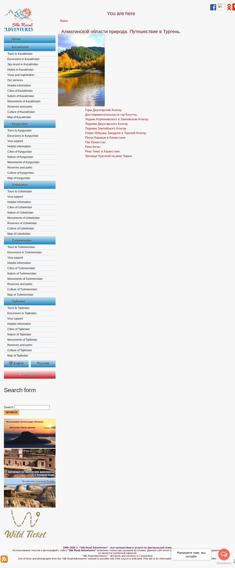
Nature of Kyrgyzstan (20, 157)
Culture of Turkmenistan (22, 289)
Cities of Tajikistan (18, 329)
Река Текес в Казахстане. (102, 151)
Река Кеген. (93, 146)
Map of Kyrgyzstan (18, 178)
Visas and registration (20, 75)
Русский (43, 363)
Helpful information (19, 85)
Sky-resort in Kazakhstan (22, 64)
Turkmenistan (22, 240)
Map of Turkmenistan (20, 294)
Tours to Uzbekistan (19, 191)
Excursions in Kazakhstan (23, 59)
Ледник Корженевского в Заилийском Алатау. (117, 119)
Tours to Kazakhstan (20, 53)
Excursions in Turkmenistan (24, 252)
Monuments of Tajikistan (22, 339)
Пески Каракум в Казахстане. (105, 137)
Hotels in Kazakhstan (20, 69)
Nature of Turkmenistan (21, 273)
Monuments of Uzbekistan (23, 218)
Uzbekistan (20, 185)
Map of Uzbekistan (19, 233)
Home (16, 39)
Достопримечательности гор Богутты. (111, 114)
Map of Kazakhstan (19, 117)
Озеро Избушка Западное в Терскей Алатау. (116, 133)
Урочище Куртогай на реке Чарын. (109, 156)
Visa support (15, 141)
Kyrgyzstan (20, 124)
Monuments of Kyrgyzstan (23, 162)
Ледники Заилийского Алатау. (106, 128)
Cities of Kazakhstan (20, 90)
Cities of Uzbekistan (19, 207)
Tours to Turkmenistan (21, 247)
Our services (15, 80)
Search (9, 407)
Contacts (28, 374)
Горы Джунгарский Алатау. (103, 110)
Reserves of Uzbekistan (22, 223)
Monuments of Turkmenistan (25, 278)
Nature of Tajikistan (19, 334)
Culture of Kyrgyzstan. (21, 172)
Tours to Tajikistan (18, 308)
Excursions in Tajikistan (21, 313)
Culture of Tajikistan (19, 350)
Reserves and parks (19, 106)
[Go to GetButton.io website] (224, 563)
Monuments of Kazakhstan (23, 101)
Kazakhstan (20, 47)
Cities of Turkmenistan (21, 268)
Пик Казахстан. (95, 142)
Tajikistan (18, 301)
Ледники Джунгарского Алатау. (107, 124)
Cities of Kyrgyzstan (19, 151)
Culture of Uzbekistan (20, 228)
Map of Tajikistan (17, 355)
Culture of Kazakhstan (21, 112)
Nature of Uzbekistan (20, 212)
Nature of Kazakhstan (20, 96)
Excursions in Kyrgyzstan (23, 135)
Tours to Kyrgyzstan (19, 130)
